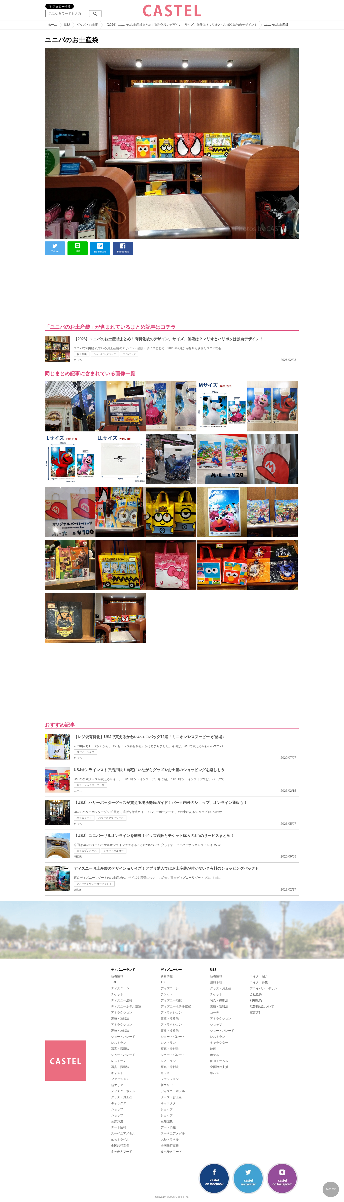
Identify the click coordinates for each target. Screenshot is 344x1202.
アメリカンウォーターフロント (94, 883)
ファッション (120, 1079)
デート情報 (118, 1127)
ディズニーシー (121, 988)
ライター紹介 (259, 976)
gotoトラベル (120, 1139)
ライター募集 (259, 982)
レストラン (118, 1043)
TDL (114, 982)
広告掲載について (262, 1006)
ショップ (117, 1109)
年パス (214, 1073)
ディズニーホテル (123, 1091)
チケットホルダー (114, 850)
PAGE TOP (331, 1189)
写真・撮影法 (120, 1049)
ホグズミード (84, 817)
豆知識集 (117, 1121)
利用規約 (256, 1000)
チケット (117, 994)
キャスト (117, 1073)
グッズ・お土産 (121, 1097)
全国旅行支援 (120, 1145)
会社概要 (256, 994)
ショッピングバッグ (104, 354)
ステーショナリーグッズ (90, 785)
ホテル (214, 1055)
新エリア (117, 1085)
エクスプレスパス (87, 850)
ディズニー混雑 (121, 1000)
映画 (213, 1049)
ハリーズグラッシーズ (111, 817)
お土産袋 (82, 354)
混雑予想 (216, 982)
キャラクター (120, 1103)
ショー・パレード (123, 1036)
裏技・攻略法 (120, 1018)
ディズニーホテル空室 (126, 1006)
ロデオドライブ (85, 752)
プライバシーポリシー (265, 988)
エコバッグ (129, 354)
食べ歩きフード (121, 1151)
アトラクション (121, 1012)
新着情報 (117, 976)
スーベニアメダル (123, 1133)
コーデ (214, 1012)
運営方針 (256, 1012)
